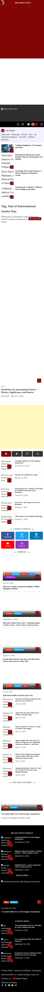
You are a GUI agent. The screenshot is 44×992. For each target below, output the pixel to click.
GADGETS (9, 613)
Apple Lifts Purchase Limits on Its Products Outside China (27, 714)
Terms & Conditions (22, 970)
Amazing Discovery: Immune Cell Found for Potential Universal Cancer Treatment (29, 490)
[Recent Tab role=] (17, 454)
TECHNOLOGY (10, 577)
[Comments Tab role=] (27, 454)
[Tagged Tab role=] (38, 454)
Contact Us (6, 978)
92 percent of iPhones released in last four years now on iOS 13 (28, 700)
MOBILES (24, 574)
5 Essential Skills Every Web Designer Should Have (20, 814)
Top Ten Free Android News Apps (26, 475)
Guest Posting (24, 974)
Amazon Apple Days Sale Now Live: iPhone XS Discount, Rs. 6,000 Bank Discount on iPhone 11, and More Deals (27, 743)
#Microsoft (6, 134)
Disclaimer (36, 970)
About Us (35, 974)
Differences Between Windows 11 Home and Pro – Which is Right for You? (28, 852)
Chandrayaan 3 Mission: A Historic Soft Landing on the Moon (28, 188)
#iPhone (24, 134)
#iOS (31, 134)
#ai (35, 134)
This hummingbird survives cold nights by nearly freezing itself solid (28, 926)
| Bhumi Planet (19, 978)
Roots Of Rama (10, 982)
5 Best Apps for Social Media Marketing (28, 516)
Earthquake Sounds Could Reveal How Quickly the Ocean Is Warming (28, 954)
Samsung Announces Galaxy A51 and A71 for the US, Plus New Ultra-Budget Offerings (28, 770)
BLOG (3, 386)
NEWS (25, 686)
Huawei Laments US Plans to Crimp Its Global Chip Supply (27, 727)
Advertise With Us (9, 974)
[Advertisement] (22, 82)
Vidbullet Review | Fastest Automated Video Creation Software (27, 866)
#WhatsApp (15, 134)
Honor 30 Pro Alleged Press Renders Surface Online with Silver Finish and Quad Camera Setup (27, 756)
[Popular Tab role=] (6, 454)
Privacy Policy (7, 970)
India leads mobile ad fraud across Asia (18, 695)
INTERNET (16, 574)
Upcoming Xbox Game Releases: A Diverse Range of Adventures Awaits (28, 173)
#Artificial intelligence (10, 137)
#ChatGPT (23, 137)
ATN (7, 396)
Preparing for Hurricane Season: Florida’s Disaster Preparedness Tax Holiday (29, 157)
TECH (31, 574)
